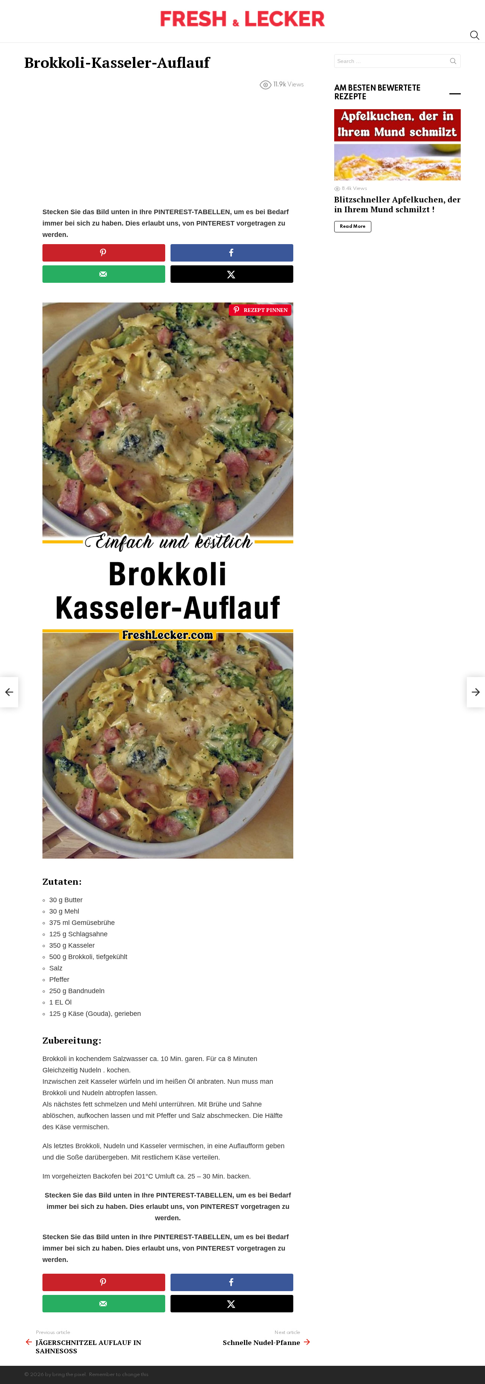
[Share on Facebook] (232, 253)
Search (453, 62)
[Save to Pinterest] (103, 253)
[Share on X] (232, 274)
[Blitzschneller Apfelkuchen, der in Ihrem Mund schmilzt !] (397, 144)
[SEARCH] (474, 35)
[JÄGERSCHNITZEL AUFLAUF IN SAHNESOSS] (9, 692)
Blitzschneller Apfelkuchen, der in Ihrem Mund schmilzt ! (397, 204)
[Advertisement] (167, 150)
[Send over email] (103, 274)
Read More (353, 226)
